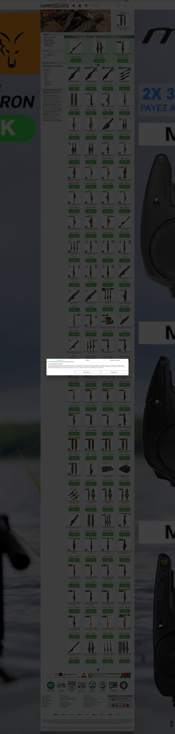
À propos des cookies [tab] (115, 360)
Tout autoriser (114, 372)
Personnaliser (87, 372)
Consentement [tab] (60, 360)
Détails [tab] (87, 360)
